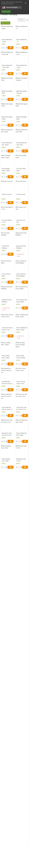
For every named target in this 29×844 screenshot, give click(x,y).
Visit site (6, 11)
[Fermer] (25, 2)
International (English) (12, 7)
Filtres (6, 23)
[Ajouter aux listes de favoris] (12, 27)
